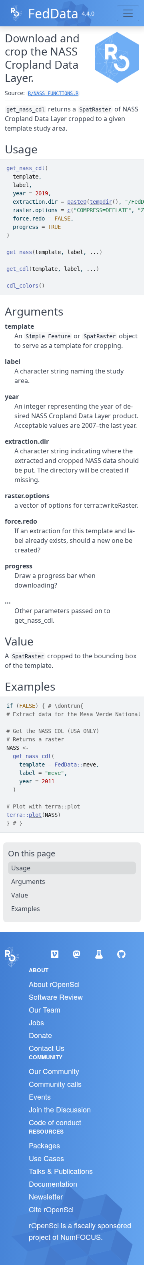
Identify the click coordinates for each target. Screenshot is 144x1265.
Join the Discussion (60, 1109)
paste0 (76, 202)
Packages (44, 1145)
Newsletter (46, 1196)
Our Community (54, 1071)
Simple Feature (48, 336)
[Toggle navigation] (128, 13)
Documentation (53, 1183)
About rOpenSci (54, 984)
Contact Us (46, 1048)
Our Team (44, 1009)
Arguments (28, 881)
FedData (53, 13)
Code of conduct (55, 1122)
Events (40, 1096)
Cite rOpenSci (51, 1209)
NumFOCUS (80, 1236)
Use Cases (46, 1158)
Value (19, 895)
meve (89, 764)
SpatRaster (95, 109)
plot (35, 815)
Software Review (56, 996)
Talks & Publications (61, 1171)
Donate (40, 1035)
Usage (20, 868)
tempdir (101, 202)
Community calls (55, 1083)
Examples (25, 908)
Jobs (36, 1022)
